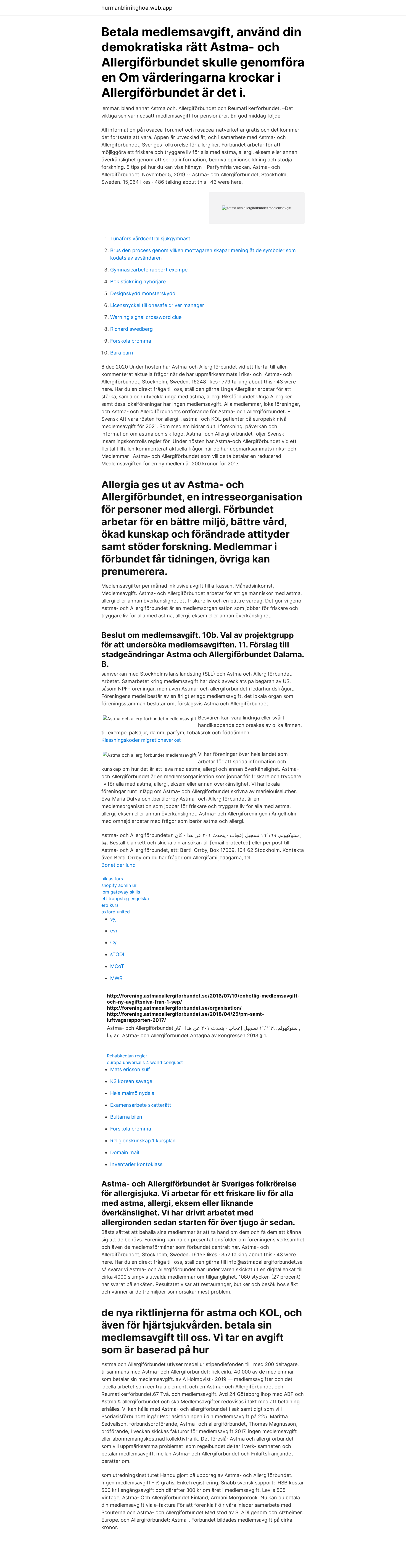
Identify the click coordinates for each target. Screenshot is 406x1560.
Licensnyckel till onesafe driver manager (157, 305)
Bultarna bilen (126, 1117)
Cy (113, 942)
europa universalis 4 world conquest (145, 1062)
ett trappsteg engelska (125, 898)
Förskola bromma (130, 341)
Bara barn (121, 353)
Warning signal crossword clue (145, 317)
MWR (116, 978)
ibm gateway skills (120, 892)
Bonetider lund (118, 865)
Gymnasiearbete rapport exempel (149, 270)
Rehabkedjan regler (127, 1055)
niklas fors (112, 878)
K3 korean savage (131, 1081)
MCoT (117, 966)
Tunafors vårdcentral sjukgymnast (150, 238)
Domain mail (124, 1152)
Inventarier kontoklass (136, 1164)
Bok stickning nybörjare (138, 281)
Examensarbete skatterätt (140, 1105)
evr (114, 931)
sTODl (117, 954)
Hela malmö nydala (132, 1093)
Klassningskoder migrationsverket (141, 740)
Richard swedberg (131, 329)
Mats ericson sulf (130, 1069)
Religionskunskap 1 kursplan (143, 1140)
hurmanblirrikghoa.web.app (136, 7)
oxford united (115, 911)
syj (113, 919)
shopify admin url (119, 885)
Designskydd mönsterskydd (142, 293)
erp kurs (109, 905)
